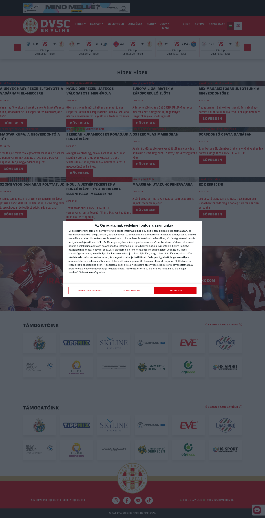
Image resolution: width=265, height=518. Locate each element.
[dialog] (132, 259)
